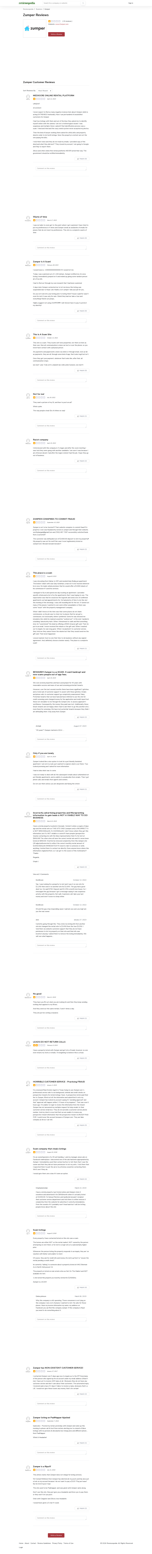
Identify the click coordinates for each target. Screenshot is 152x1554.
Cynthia (28, 338)
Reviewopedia (28, 9)
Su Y (28, 1234)
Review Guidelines (44, 1543)
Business (39, 9)
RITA (28, 99)
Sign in (130, 3)
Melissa (28, 444)
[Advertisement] (56, 57)
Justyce (28, 1372)
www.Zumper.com (61, 24)
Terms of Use (68, 1543)
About (27, 1543)
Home (21, 1543)
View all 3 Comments (41, 874)
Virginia (28, 1421)
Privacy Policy (57, 1543)
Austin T (28, 676)
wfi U (28, 398)
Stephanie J (28, 817)
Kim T (28, 1086)
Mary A (28, 757)
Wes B (28, 577)
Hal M (28, 523)
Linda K (28, 1153)
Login (21, 1547)
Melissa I (28, 265)
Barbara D (28, 998)
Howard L (28, 221)
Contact (33, 1543)
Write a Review (56, 34)
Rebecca (28, 1470)
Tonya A (28, 1046)
